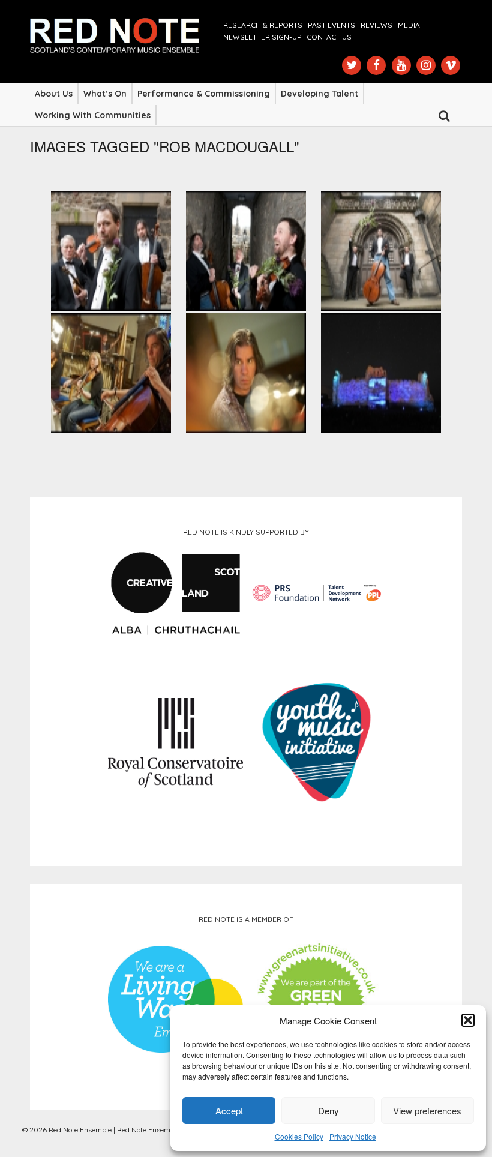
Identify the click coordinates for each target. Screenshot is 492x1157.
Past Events (331, 24)
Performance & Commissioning (203, 93)
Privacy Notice (352, 1136)
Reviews (376, 24)
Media (409, 24)
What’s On (105, 93)
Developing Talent (319, 93)
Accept (229, 1110)
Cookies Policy (299, 1136)
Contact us (329, 36)
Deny (328, 1110)
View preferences (427, 1110)
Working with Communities (93, 115)
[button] (468, 1020)
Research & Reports (262, 24)
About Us (54, 93)
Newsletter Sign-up (262, 36)
